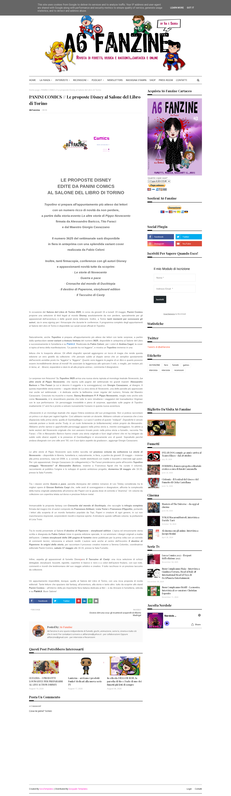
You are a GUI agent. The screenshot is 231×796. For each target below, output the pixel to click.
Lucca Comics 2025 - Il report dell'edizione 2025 (176, 557)
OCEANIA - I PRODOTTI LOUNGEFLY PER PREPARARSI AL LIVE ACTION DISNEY (46, 681)
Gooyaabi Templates (78, 789)
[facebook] (160, 236)
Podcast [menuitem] (97, 80)
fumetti (175, 365)
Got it (190, 7)
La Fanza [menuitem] (45, 80)
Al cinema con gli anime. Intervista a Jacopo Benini (180, 532)
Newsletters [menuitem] (115, 80)
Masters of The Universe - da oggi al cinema (180, 506)
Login (189, 789)
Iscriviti (160, 299)
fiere (166, 365)
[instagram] (160, 243)
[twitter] (189, 236)
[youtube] (189, 243)
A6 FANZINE (154, 365)
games (186, 365)
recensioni (179, 370)
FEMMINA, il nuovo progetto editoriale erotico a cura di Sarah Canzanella (181, 468)
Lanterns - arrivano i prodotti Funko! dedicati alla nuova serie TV (85, 681)
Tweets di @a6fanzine (158, 346)
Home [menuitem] (32, 80)
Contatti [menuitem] (181, 80)
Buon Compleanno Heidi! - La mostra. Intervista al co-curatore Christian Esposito (181, 590)
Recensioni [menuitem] (79, 80)
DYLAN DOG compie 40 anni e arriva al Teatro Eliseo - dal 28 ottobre (181, 454)
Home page (34, 90)
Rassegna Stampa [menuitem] (136, 80)
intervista (153, 370)
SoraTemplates (46, 789)
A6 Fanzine (34, 110)
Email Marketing (169, 314)
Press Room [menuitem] (166, 80)
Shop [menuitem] (153, 80)
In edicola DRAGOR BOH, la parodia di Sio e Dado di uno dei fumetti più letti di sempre (124, 681)
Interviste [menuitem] (61, 80)
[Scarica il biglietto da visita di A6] (161, 435)
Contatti (198, 789)
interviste (166, 370)
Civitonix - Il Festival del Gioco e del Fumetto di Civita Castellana (180, 481)
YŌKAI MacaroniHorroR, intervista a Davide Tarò (180, 519)
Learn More (177, 7)
